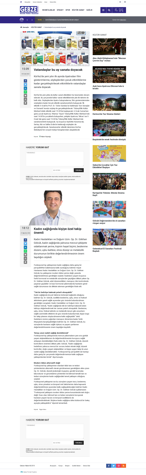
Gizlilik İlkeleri (76, 466)
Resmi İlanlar (48, 10)
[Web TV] (120, 2)
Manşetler (27, 2)
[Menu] (103, 10)
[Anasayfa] (21, 2)
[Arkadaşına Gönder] (25, 95)
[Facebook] (25, 80)
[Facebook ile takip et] (108, 466)
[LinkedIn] (25, 88)
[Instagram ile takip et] (118, 466)
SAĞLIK (89, 10)
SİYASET (60, 10)
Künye (61, 466)
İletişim (67, 466)
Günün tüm (119, 20)
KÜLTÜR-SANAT (78, 10)
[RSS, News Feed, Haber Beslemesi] (123, 466)
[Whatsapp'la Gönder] (25, 92)
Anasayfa (25, 27)
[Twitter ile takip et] (113, 466)
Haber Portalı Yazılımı (30, 472)
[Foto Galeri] (125, 2)
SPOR (68, 10)
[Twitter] (25, 84)
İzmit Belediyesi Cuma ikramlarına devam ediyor (62, 20)
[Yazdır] (25, 99)
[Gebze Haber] (29, 10)
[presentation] (27, 20)
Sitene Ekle (53, 2)
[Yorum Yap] (25, 103)
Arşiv (45, 2)
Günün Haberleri (37, 2)
